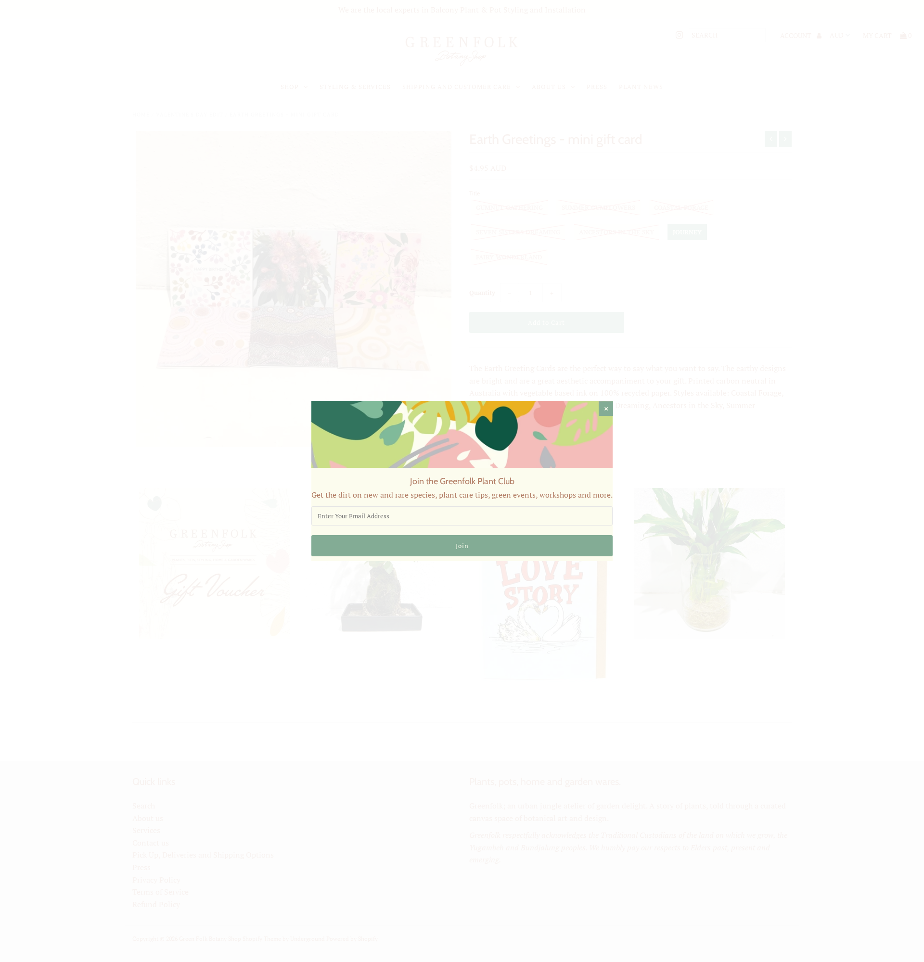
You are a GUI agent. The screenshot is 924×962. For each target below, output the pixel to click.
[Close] (606, 408)
